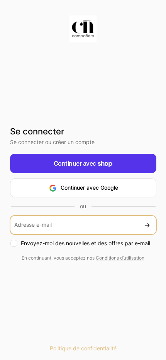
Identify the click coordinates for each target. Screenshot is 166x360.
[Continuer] (147, 225)
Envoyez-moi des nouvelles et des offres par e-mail (85, 243)
